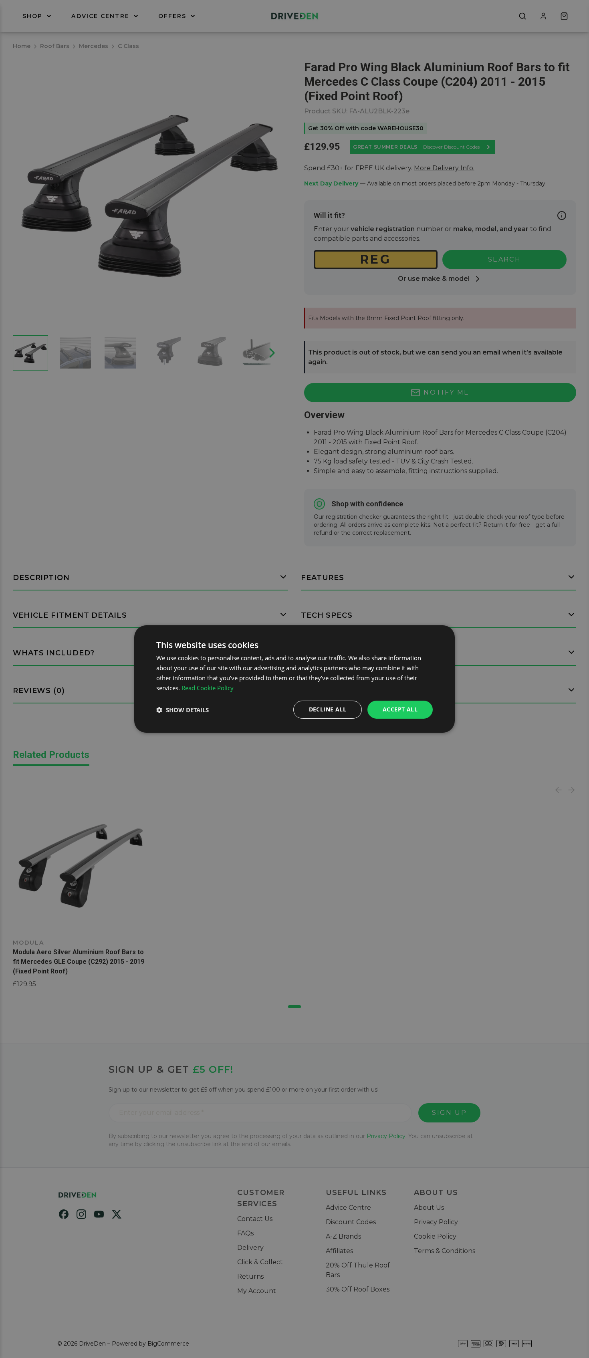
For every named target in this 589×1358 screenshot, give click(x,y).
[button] (182, 709)
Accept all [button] (400, 709)
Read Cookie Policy (208, 688)
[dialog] (294, 679)
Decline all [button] (327, 709)
